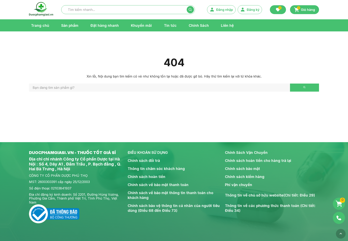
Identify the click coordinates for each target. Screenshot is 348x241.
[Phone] (339, 218)
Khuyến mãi (141, 25)
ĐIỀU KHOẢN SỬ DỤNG (148, 152)
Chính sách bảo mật (242, 169)
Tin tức (170, 25)
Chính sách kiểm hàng (244, 177)
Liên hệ (227, 25)
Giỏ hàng (306, 9)
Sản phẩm (69, 25)
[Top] (341, 234)
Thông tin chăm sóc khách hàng (156, 169)
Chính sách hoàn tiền (146, 177)
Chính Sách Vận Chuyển (246, 152)
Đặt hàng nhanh (104, 25)
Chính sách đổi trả (144, 160)
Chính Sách (199, 25)
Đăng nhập (224, 10)
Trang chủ (40, 25)
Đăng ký (253, 10)
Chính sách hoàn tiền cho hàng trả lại (258, 160)
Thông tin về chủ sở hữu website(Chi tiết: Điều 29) (270, 195)
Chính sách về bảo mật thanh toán (158, 185)
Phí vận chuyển (238, 185)
